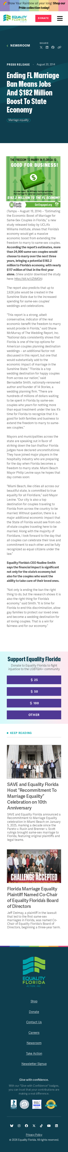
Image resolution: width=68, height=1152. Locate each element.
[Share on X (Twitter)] (41, 47)
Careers (34, 1033)
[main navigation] (61, 18)
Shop (34, 1001)
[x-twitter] (34, 1126)
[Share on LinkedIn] (47, 47)
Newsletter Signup (34, 1064)
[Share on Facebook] (52, 47)
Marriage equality (18, 120)
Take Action (34, 1053)
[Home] (16, 18)
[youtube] (49, 1126)
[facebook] (26, 1126)
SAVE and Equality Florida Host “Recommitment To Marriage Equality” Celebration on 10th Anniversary (33, 796)
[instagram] (19, 1126)
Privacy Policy (34, 1134)
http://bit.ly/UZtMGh (28, 279)
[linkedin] (56, 1126)
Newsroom (20, 46)
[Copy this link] (59, 47)
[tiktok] (41, 1126)
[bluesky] (11, 1126)
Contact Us (34, 1022)
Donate (43, 18)
